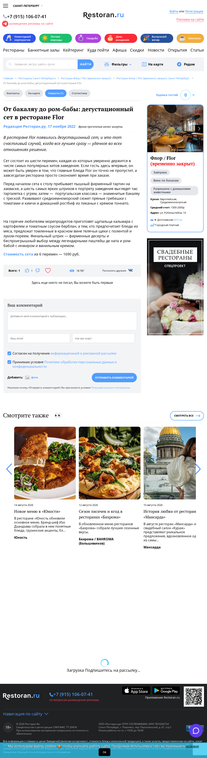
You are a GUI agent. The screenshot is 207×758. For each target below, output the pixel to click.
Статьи (197, 50)
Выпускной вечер (155, 38)
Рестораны (13, 50)
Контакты (13, 93)
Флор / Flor (172, 161)
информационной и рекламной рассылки (83, 353)
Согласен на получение (64, 353)
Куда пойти (98, 50)
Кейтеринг (73, 50)
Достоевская (165, 220)
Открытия (177, 50)
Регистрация (194, 11)
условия (192, 746)
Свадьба (87, 38)
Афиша (120, 50)
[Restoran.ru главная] (103, 15)
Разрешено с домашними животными (171, 190)
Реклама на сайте (190, 20)
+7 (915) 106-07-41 (73, 694)
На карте (155, 64)
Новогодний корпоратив (18, 38)
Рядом (189, 64)
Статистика (79, 93)
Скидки (137, 50)
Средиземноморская (173, 202)
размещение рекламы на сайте (31, 23)
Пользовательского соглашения (110, 387)
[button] (199, 128)
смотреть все (183, 415)
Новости (156, 50)
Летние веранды (51, 38)
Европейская (168, 199)
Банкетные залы (43, 50)
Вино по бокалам (165, 180)
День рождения (118, 38)
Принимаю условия (65, 364)
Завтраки (190, 38)
